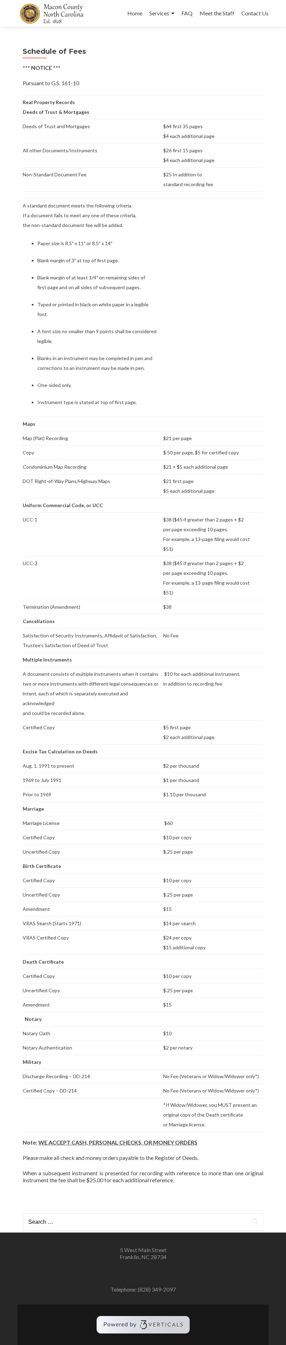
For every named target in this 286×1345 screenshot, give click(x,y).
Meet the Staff (217, 13)
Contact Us (255, 13)
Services (159, 13)
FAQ (187, 13)
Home (134, 13)
